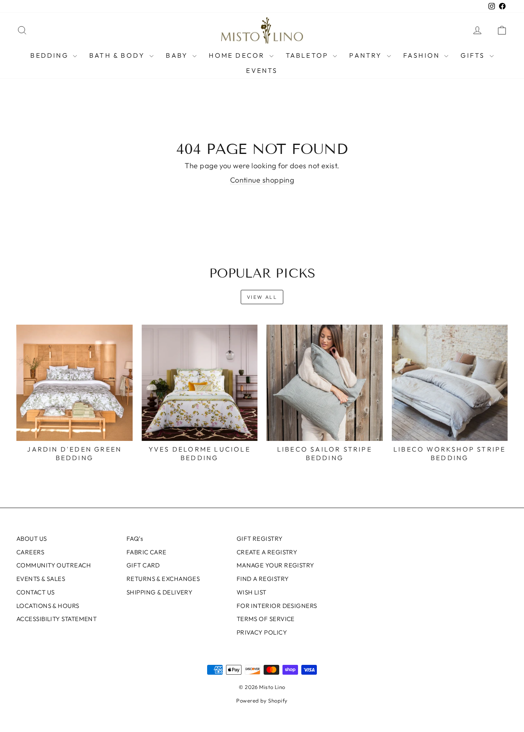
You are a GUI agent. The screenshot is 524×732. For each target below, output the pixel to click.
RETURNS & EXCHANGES (163, 579)
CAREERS (30, 552)
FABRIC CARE (146, 552)
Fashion (423, 55)
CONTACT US (35, 592)
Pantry (366, 55)
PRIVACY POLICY (262, 632)
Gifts (474, 55)
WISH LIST (252, 592)
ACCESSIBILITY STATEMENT (56, 619)
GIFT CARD (143, 565)
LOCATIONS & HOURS (47, 606)
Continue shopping (262, 180)
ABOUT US (31, 538)
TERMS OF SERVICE (266, 619)
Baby (178, 55)
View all (262, 297)
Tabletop (308, 55)
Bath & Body (118, 55)
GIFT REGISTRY (260, 538)
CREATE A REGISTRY (267, 552)
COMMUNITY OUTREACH (53, 565)
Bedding (50, 55)
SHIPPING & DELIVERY (159, 592)
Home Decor (238, 55)
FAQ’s (134, 538)
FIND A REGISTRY (263, 579)
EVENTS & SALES (40, 579)
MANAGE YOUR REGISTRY (275, 565)
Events (262, 70)
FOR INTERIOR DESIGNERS (277, 606)
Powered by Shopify (261, 700)
